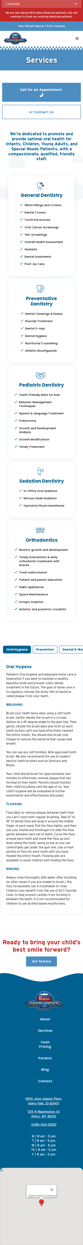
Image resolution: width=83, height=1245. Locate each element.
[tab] (17, 649)
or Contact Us (41, 112)
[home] (15, 39)
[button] (41, 4)
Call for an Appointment (41, 89)
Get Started (41, 961)
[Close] (51, 1189)
